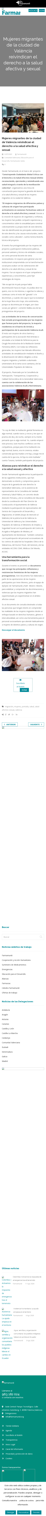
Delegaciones (10, 1413)
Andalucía (6, 1010)
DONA (41, 10)
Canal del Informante (14, 1449)
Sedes (22, 161)
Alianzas (5, 978)
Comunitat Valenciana (12, 158)
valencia (18, 710)
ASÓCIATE (33, 10)
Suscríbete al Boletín (20, 685)
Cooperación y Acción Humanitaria (16, 960)
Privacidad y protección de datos (19, 1454)
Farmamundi (21, 154)
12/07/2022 (8, 154)
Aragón (5, 1014)
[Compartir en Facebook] (5, 714)
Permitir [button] (36, 1512)
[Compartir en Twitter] (9, 714)
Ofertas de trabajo (9, 992)
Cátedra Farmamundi (10, 988)
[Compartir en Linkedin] (16, 714)
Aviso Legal (10, 1444)
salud (32, 706)
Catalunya (6, 1038)
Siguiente (35, 724)
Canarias (5, 1024)
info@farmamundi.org (15, 1416)
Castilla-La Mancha (10, 1033)
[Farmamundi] (11, 11)
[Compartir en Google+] (13, 714)
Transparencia (11, 1440)
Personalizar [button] (24, 1512)
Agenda (9, 1430)
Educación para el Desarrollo (14, 974)
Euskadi (5, 1047)
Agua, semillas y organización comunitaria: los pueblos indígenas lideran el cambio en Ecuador (27, 1333)
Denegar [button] (10, 1512)
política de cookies (27, 1500)
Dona (24, 690)
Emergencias (7, 969)
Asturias (5, 1019)
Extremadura (7, 1052)
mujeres (17, 706)
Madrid (5, 1061)
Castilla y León (8, 1028)
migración (9, 706)
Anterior (11, 724)
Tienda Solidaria (12, 1426)
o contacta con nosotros (12, 1397)
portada (25, 706)
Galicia (4, 1056)
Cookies (9, 1458)
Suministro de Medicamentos (14, 964)
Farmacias (6, 983)
